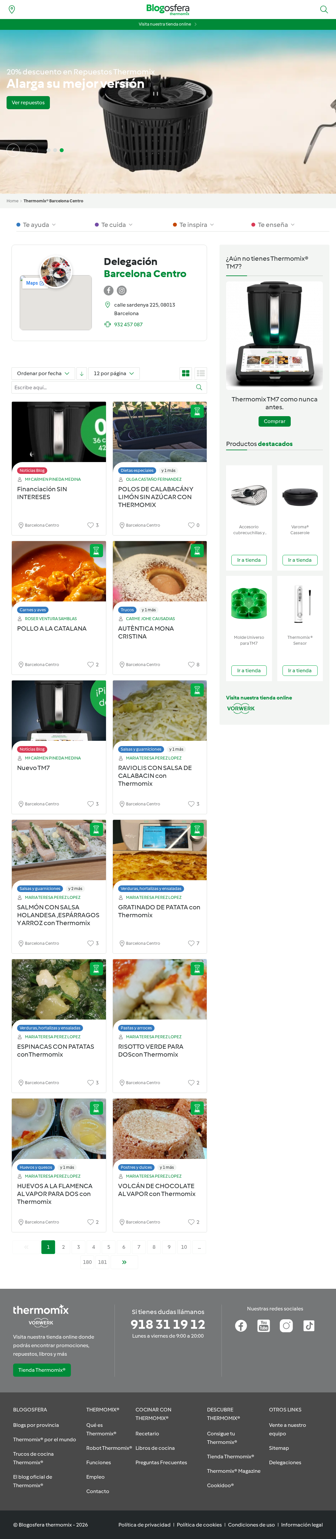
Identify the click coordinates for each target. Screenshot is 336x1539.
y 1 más (168, 470)
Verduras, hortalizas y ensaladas (151, 888)
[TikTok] (309, 1325)
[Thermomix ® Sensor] (300, 604)
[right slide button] (31, 150)
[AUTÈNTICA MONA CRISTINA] (160, 579)
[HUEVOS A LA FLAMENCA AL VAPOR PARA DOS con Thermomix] (59, 1136)
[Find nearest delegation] (12, 9)
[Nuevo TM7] (59, 718)
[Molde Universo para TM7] (249, 604)
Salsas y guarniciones (141, 749)
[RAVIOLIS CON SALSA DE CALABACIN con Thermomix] (160, 718)
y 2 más (75, 888)
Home (12, 200)
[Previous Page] (26, 1247)
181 (102, 1262)
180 (87, 1262)
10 (184, 1247)
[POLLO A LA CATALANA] (59, 579)
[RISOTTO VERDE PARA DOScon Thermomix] (160, 997)
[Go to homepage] (168, 10)
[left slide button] (13, 150)
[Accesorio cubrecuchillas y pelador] (249, 493)
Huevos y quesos (36, 1167)
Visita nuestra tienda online (165, 24)
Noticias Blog (32, 470)
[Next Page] (124, 1262)
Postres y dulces (136, 1167)
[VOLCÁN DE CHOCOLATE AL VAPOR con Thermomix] (160, 1136)
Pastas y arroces (136, 1027)
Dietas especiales (137, 470)
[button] (324, 9)
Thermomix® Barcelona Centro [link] (53, 200)
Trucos (127, 609)
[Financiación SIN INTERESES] (59, 439)
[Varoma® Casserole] (300, 493)
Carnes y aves (33, 609)
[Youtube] (263, 1325)
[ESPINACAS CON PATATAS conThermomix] (59, 997)
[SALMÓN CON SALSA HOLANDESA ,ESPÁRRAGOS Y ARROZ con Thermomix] (59, 858)
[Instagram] (286, 1325)
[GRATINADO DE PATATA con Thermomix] (160, 858)
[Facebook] (241, 1325)
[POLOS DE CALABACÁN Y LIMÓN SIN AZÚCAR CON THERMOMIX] (160, 439)
